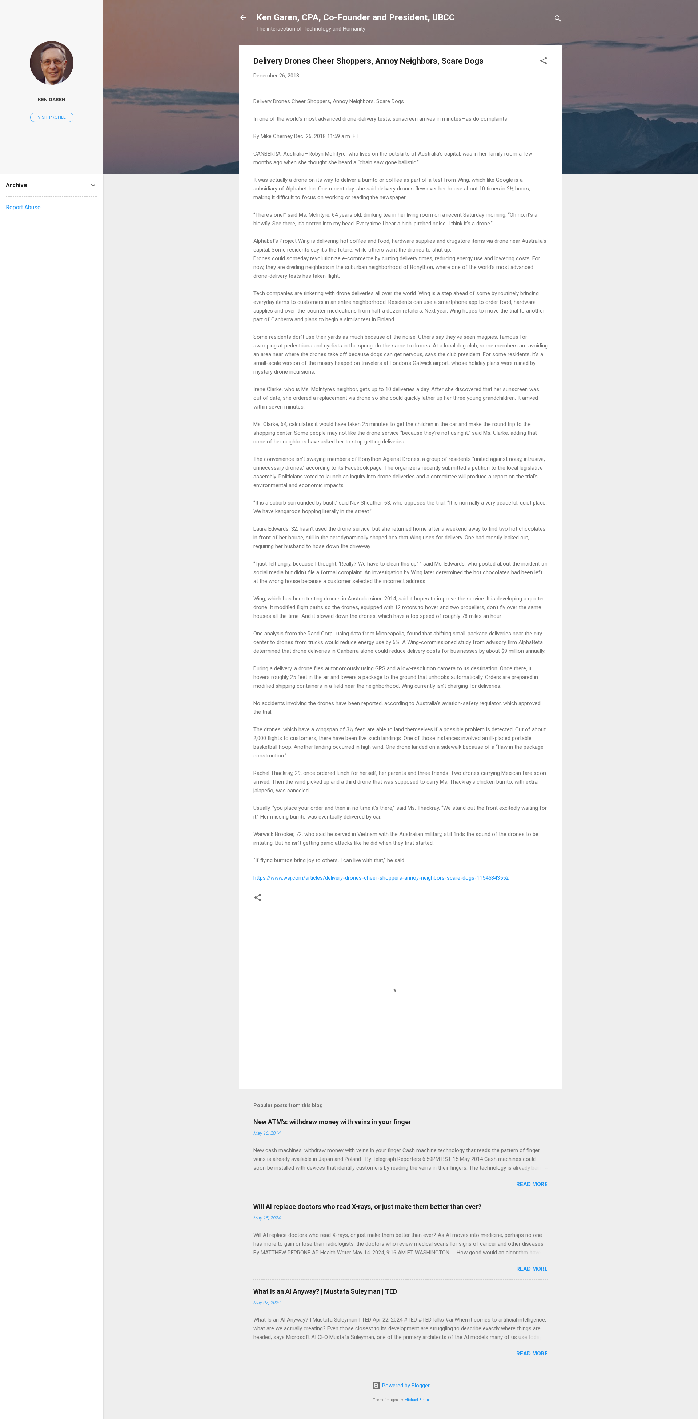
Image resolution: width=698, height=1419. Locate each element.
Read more (532, 1184)
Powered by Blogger (405, 1385)
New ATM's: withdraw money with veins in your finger (332, 1122)
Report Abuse (23, 207)
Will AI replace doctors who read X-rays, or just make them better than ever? (367, 1206)
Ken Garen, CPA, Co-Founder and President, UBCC (355, 17)
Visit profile (52, 117)
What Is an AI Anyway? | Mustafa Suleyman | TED (325, 1291)
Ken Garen (51, 99)
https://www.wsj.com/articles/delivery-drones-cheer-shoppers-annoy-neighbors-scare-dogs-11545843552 (381, 878)
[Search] (558, 20)
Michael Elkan (416, 1400)
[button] (543, 62)
